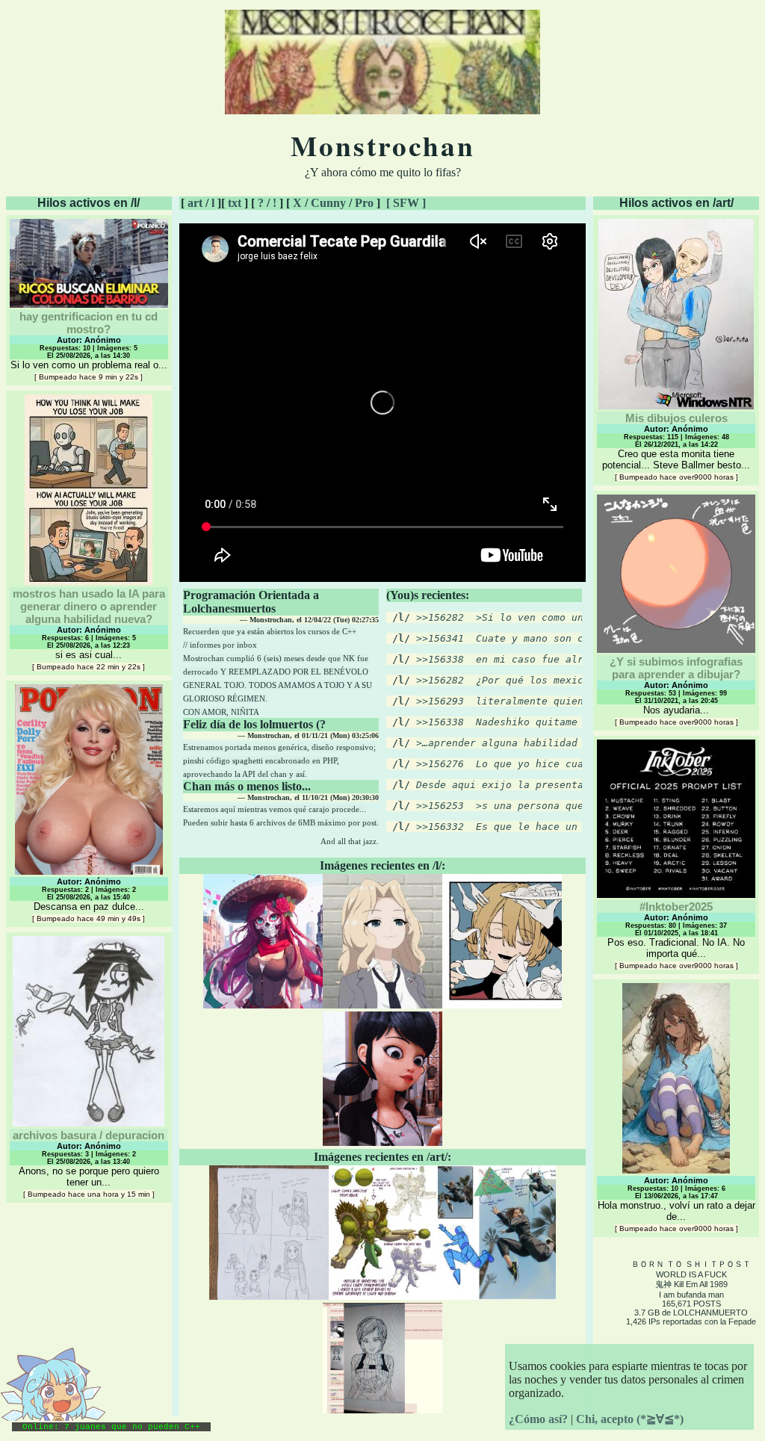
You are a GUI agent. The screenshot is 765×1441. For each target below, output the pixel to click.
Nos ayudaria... (676, 690)
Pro (364, 202)
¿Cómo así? (538, 1419)
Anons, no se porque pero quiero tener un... (88, 1163)
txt (234, 202)
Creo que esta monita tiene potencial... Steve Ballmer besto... (676, 446)
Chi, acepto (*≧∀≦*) (630, 1419)
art (195, 202)
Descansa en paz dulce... (88, 900)
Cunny (328, 202)
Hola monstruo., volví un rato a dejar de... (676, 1204)
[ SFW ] (406, 202)
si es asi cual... (89, 629)
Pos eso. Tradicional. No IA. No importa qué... (676, 935)
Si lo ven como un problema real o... (88, 345)
